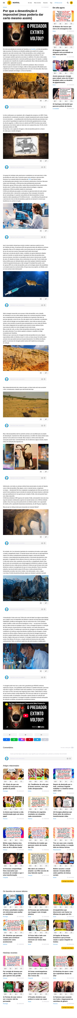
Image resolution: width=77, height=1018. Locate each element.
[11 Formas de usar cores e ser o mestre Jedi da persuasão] (13, 987)
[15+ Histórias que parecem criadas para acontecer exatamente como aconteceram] (13, 925)
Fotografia (5, 877)
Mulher (29, 791)
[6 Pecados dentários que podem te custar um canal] (38, 987)
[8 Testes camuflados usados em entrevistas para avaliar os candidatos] (13, 900)
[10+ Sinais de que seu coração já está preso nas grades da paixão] (13, 774)
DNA (29, 179)
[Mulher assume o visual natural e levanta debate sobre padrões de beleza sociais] (63, 859)
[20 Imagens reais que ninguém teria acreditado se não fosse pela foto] (63, 40)
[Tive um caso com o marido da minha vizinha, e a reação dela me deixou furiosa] (63, 833)
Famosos (5, 818)
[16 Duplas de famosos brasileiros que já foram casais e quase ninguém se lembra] (63, 925)
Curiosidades (56, 108)
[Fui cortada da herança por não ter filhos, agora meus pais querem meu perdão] (13, 961)
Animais (5, 7)
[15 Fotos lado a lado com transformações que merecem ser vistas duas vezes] (38, 925)
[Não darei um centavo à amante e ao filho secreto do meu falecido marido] (38, 859)
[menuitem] (30, 2)
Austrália (33, 49)
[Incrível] (13, 3)
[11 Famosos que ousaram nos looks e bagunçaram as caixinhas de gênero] (63, 987)
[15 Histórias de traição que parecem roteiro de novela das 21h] (38, 833)
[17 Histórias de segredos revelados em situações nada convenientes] (38, 802)
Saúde (29, 1001)
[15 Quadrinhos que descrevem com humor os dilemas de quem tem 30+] (63, 900)
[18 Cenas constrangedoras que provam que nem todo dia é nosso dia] (38, 961)
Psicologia (5, 791)
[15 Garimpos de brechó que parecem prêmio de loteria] (63, 94)
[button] (10, 734)
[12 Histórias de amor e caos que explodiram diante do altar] (63, 961)
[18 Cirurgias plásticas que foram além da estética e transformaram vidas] (63, 802)
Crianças (5, 849)
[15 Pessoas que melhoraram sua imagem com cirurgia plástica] (38, 900)
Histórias (30, 818)
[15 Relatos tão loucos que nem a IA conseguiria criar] (63, 17)
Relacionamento (57, 849)
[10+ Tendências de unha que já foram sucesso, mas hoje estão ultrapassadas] (38, 774)
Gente (54, 31)
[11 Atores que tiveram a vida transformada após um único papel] (13, 802)
